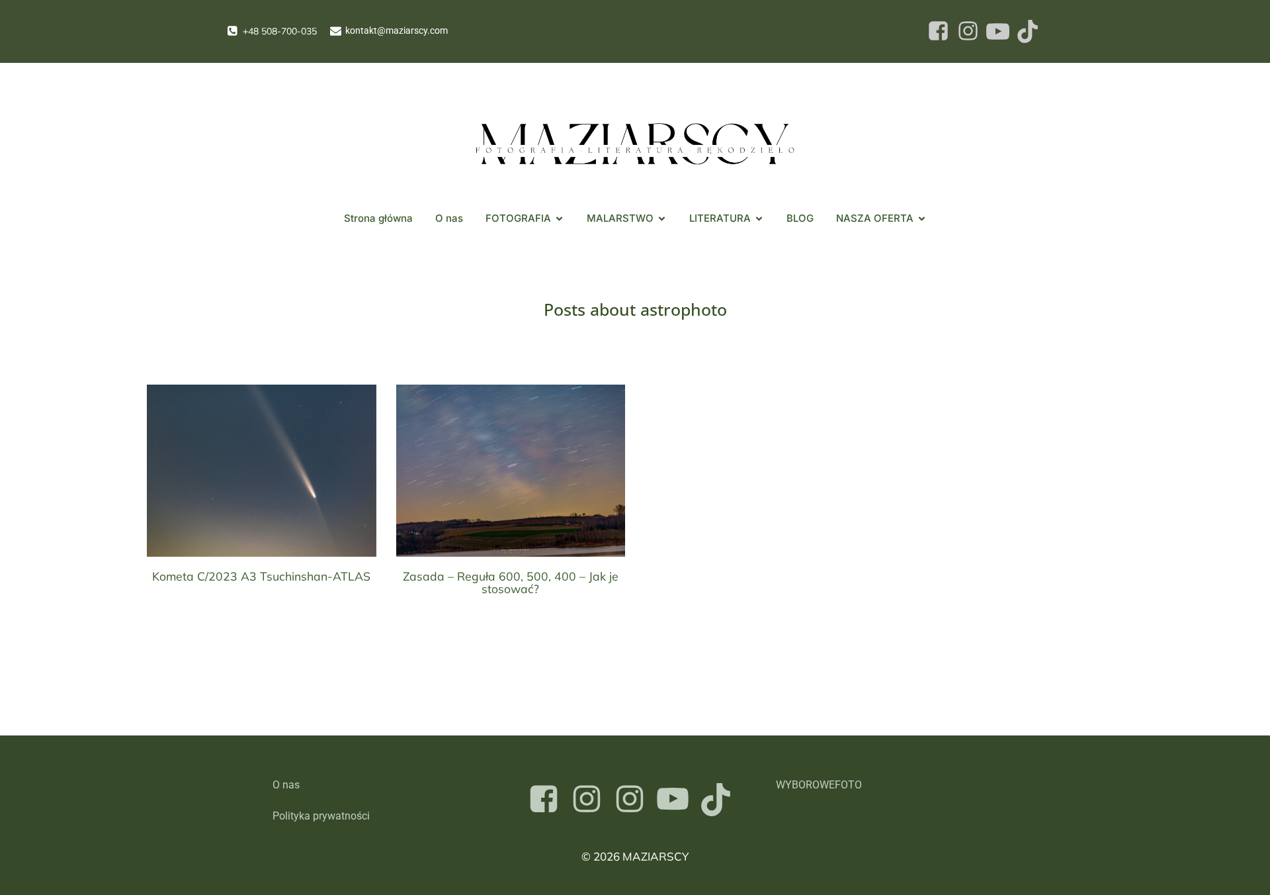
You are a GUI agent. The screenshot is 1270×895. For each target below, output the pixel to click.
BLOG (800, 218)
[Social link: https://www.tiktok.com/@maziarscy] (720, 799)
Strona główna (378, 218)
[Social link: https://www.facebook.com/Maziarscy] (938, 31)
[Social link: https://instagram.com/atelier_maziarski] (634, 799)
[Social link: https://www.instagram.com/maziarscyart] (591, 799)
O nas (449, 218)
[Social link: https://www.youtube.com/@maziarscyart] (677, 799)
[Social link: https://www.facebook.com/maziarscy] (548, 799)
